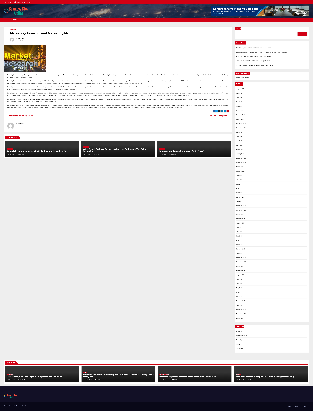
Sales (238, 344)
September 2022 (241, 270)
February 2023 (240, 249)
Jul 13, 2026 (240, 379)
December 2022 (241, 257)
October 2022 (240, 266)
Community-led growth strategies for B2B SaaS (181, 151)
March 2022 (239, 296)
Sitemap (29, 2)
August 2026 (240, 89)
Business (239, 331)
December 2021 (241, 309)
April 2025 (239, 141)
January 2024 (240, 201)
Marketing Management (219, 116)
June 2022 (239, 283)
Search (238, 28)
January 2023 (240, 253)
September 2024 (241, 171)
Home (18, 2)
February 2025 (240, 149)
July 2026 (239, 93)
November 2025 (241, 128)
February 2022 (240, 301)
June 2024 (239, 179)
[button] (307, 19)
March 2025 (239, 145)
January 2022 (240, 305)
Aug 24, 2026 (11, 379)
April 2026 (239, 106)
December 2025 (241, 123)
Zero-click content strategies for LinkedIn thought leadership (36, 151)
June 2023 (239, 231)
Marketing (12, 29)
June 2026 (239, 97)
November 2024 (241, 162)
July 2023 (239, 227)
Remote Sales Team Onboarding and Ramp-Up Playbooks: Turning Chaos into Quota (261, 52)
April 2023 (239, 240)
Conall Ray (21, 38)
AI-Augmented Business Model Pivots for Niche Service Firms (254, 65)
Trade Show (239, 348)
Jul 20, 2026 (164, 379)
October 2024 (240, 166)
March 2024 (239, 192)
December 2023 (241, 205)
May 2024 (239, 184)
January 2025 (240, 154)
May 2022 (239, 288)
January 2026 (240, 119)
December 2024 (241, 158)
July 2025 (239, 132)
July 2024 (239, 175)
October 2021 (240, 318)
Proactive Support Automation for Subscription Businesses (253, 56)
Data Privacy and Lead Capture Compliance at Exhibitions (253, 48)
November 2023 (241, 210)
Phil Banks (20, 154)
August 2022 (240, 275)
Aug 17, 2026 (88, 379)
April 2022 (239, 292)
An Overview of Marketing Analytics (21, 116)
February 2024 (240, 197)
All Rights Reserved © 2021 (11, 405)
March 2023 (239, 244)
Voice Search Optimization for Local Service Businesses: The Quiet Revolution (114, 150)
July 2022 (239, 279)
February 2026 (240, 115)
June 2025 (239, 136)
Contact (23, 2)
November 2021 (241, 314)
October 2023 (240, 214)
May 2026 (239, 102)
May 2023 (239, 236)
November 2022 (241, 262)
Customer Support (241, 335)
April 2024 (239, 188)
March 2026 (239, 110)
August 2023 (240, 223)
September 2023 (241, 218)
